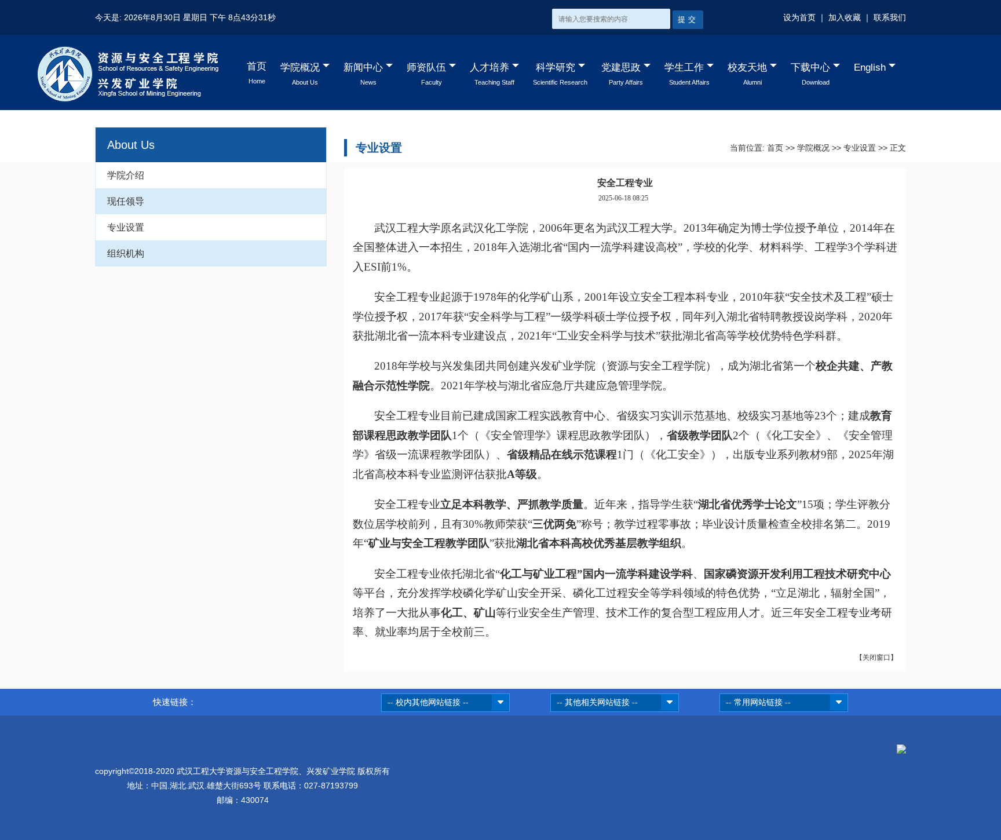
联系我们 (890, 17)
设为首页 (799, 17)
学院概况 (813, 147)
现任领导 (125, 201)
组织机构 (125, 253)
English (870, 67)
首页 (775, 147)
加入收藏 (844, 17)
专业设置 (125, 227)
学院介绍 (125, 175)
